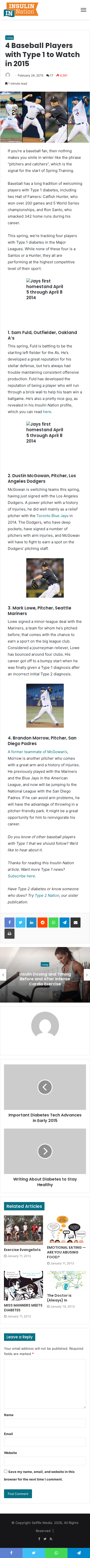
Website (10, 1453)
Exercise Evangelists (22, 1249)
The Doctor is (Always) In (59, 1298)
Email (8, 1434)
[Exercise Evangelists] (23, 1230)
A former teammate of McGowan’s (37, 751)
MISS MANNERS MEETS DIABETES (23, 1308)
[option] (45, 975)
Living (9, 37)
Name (9, 1415)
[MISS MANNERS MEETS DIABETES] (23, 1285)
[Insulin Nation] (21, 10)
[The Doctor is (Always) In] (66, 1281)
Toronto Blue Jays (52, 515)
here (47, 411)
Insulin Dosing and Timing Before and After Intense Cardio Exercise (45, 979)
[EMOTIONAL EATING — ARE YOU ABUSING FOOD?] (66, 1229)
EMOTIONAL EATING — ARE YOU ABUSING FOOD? (66, 1252)
